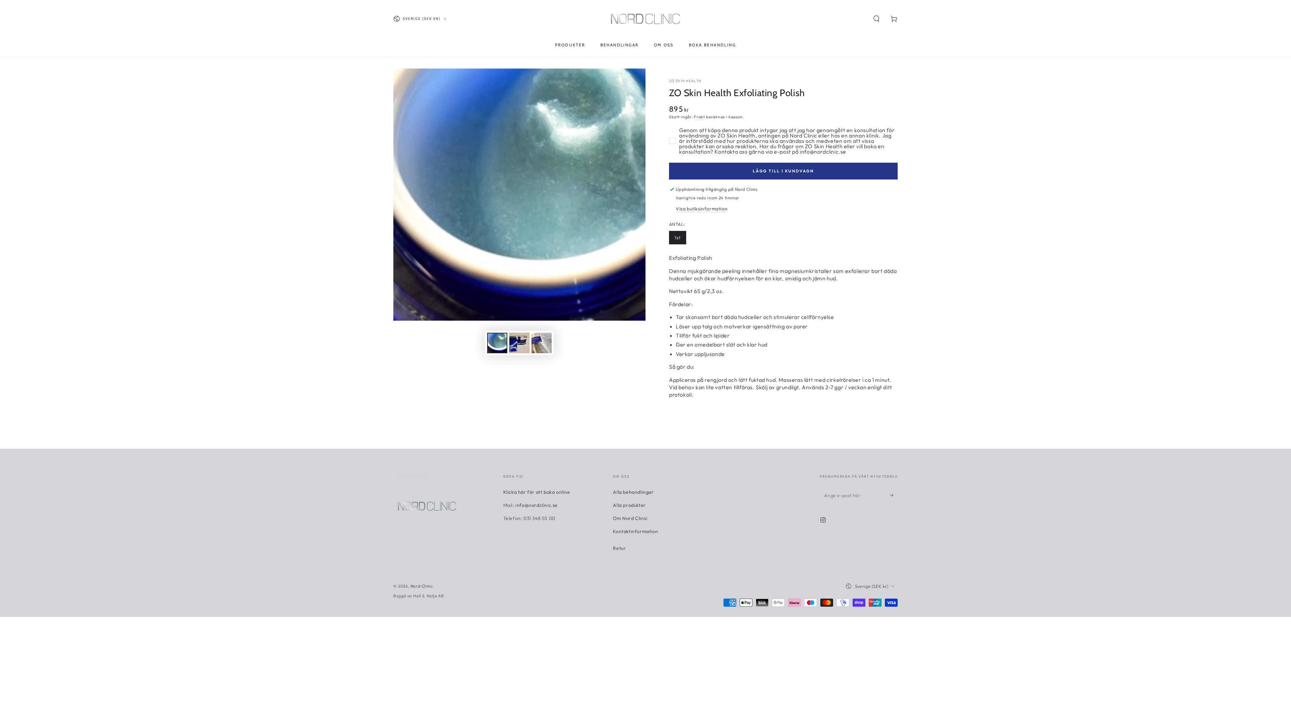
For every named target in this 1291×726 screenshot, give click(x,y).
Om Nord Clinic (630, 518)
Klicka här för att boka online (536, 492)
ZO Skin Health (685, 81)
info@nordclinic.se (536, 505)
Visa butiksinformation (702, 209)
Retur (619, 548)
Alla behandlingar (633, 492)
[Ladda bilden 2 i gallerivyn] (519, 343)
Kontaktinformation (635, 531)
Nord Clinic (421, 586)
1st (677, 238)
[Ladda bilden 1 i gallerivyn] (497, 343)
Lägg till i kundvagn (783, 170)
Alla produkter (629, 505)
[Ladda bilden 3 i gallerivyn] (542, 343)
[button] (876, 18)
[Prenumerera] (894, 495)
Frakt (699, 116)
